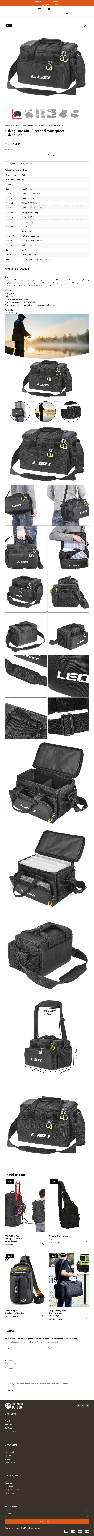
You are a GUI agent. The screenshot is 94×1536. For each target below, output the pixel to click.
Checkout (8, 1459)
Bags (24, 125)
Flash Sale (8, 1421)
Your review (10, 1368)
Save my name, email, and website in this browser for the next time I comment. (38, 1383)
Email (51, 1348)
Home (7, 125)
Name (8, 1348)
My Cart (8, 1455)
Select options (43, 1244)
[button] (85, 26)
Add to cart (50, 155)
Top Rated (8, 1428)
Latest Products (10, 1431)
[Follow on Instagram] (83, 1405)
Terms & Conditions (12, 1489)
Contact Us (9, 1486)
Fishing (13, 125)
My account (9, 1452)
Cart (42, 9)
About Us (8, 1483)
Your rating (9, 1360)
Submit (11, 1391)
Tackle (19, 125)
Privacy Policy (10, 1493)
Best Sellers (9, 1424)
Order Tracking (10, 1462)
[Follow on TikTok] (87, 1405)
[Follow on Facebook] (78, 1405)
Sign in (53, 9)
